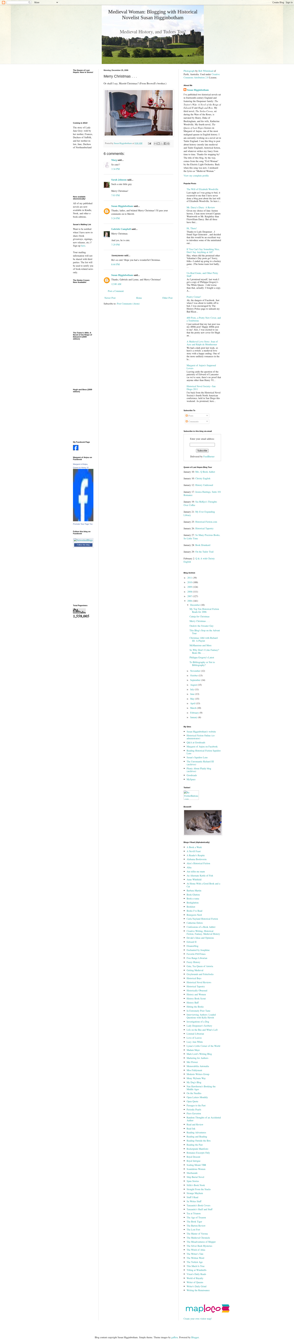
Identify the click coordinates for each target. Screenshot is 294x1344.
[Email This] (155, 143)
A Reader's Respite (196, 855)
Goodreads (192, 775)
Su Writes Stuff (194, 1201)
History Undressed (204, 485)
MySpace (191, 779)
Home (139, 297)
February (195, 712)
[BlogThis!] (158, 143)
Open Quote (192, 1101)
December (195, 604)
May (192, 698)
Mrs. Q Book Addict (205, 471)
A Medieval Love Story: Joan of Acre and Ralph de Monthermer (202, 343)
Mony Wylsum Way (196, 1078)
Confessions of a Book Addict (201, 926)
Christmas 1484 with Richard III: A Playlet (204, 639)
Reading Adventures (196, 1132)
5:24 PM (115, 218)
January (194, 717)
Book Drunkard (202, 545)
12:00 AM (116, 284)
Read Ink (191, 1128)
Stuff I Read (192, 1197)
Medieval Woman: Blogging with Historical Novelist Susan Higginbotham (152, 14)
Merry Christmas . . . (200, 621)
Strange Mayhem (195, 1193)
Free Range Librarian (197, 958)
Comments (193, 421)
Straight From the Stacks (199, 1189)
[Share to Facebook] (165, 143)
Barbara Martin (194, 890)
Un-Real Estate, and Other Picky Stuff (202, 274)
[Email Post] (149, 143)
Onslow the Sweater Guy (202, 625)
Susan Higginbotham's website (201, 731)
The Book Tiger (194, 1221)
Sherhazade (192, 1172)
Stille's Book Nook (196, 1185)
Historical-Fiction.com (206, 521)
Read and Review (195, 1124)
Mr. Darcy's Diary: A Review (201, 207)
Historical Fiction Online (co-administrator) (201, 737)
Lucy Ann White (195, 1041)
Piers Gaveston (194, 1113)
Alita (189, 867)
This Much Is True (196, 1266)
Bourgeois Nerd (194, 914)
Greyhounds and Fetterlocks (200, 974)
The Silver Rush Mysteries (199, 1245)
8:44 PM (115, 264)
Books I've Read (194, 910)
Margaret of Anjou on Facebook (202, 746)
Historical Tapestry (204, 528)
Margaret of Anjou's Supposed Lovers (201, 367)
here (83, 245)
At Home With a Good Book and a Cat (203, 885)
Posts (190, 415)
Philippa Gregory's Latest (202, 657)
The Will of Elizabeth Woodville (202, 189)
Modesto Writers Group (198, 1074)
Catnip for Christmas (199, 616)
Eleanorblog (192, 946)
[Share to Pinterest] (168, 143)
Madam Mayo (193, 1050)
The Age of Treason (196, 1217)
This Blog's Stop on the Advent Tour (205, 632)
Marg (114, 160)
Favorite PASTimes (196, 954)
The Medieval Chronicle (198, 1237)
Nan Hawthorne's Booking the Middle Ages (201, 1088)
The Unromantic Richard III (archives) (200, 763)
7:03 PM (115, 195)
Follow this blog (83, 545)
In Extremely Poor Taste (198, 1010)
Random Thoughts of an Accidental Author (204, 1119)
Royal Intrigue (193, 1160)
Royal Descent (193, 1156)
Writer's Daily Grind (196, 1286)
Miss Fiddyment (194, 1070)
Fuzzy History (193, 962)
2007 (190, 596)
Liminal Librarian (195, 1033)
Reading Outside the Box (199, 1140)
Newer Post (110, 297)
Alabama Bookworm (197, 859)
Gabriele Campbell (121, 229)
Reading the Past (195, 1144)
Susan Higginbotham (122, 206)
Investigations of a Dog (198, 1021)
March (193, 707)
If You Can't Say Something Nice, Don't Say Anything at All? (203, 251)
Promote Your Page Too (83, 524)
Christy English (202, 478)
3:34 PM (115, 169)
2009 (190, 586)
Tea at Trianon (194, 1213)
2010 (190, 582)
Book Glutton (193, 894)
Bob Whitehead (205, 70)
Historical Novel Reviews (199, 982)
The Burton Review (196, 1225)
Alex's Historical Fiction (198, 863)
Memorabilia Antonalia (198, 1066)
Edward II (192, 941)
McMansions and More (200, 645)
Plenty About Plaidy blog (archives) (199, 770)
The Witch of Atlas (196, 1249)
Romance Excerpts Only (198, 1152)
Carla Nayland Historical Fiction (202, 918)
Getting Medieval (195, 970)
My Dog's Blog (194, 1082)
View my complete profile (196, 175)
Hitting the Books (195, 1006)
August (194, 684)
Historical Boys (194, 978)
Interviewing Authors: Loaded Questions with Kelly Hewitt (201, 1016)
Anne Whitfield (194, 879)
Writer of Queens (195, 1282)
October (194, 675)
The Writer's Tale (195, 1253)
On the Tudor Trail (204, 551)
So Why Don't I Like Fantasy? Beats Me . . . (204, 651)
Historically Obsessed (197, 990)
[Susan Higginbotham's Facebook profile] (75, 449)
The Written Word (195, 1258)
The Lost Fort (193, 1229)
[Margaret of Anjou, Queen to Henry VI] (83, 520)
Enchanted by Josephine (198, 950)
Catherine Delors (195, 922)
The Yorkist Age (195, 1262)
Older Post (167, 297)
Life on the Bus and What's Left (202, 1029)
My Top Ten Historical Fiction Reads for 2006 (204, 610)
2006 (190, 600)
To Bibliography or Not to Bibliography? (202, 664)
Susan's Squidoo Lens (197, 757)
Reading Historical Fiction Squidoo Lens (204, 752)
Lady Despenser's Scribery (199, 1025)
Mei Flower (192, 1062)
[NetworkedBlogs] (83, 540)
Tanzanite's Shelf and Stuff (199, 1209)
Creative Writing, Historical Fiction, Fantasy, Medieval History (203, 932)
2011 (190, 577)
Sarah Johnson (119, 179)
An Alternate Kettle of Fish (200, 875)
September (195, 680)
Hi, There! (192, 228)
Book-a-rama (193, 898)
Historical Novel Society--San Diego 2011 (201, 388)
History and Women (196, 994)
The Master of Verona (197, 1233)
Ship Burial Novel (195, 1177)
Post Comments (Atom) (128, 303)
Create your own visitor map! (198, 1318)
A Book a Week (194, 847)
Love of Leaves (194, 1037)
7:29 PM (115, 244)
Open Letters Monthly (197, 1097)
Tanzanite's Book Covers (198, 1205)
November (195, 670)
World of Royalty (195, 1278)
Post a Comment (116, 291)
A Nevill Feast (194, 851)
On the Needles (194, 1093)
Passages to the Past (196, 1105)
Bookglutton (193, 902)
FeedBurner (209, 456)
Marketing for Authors (197, 1058)
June (192, 694)
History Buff (193, 1002)
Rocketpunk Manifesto (197, 1148)
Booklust (191, 906)
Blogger (195, 1337)
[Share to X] (162, 143)
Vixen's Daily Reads (196, 1274)
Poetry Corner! (194, 296)
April (193, 703)
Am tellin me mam (196, 871)
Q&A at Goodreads (196, 742)
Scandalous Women (196, 1169)
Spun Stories (193, 1181)
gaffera (174, 1337)
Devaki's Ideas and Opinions (200, 937)
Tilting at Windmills (196, 1270)
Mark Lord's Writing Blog (199, 1053)
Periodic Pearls (194, 1109)
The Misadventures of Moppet (201, 1241)
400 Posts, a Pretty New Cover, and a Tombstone (204, 319)
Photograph (189, 70)
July (192, 689)
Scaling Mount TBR (196, 1165)
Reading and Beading (197, 1136)
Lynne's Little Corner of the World (203, 1045)
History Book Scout (196, 998)
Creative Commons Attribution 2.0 (202, 76)
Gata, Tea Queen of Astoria (200, 966)
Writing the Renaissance (198, 1290)
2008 (190, 591)
